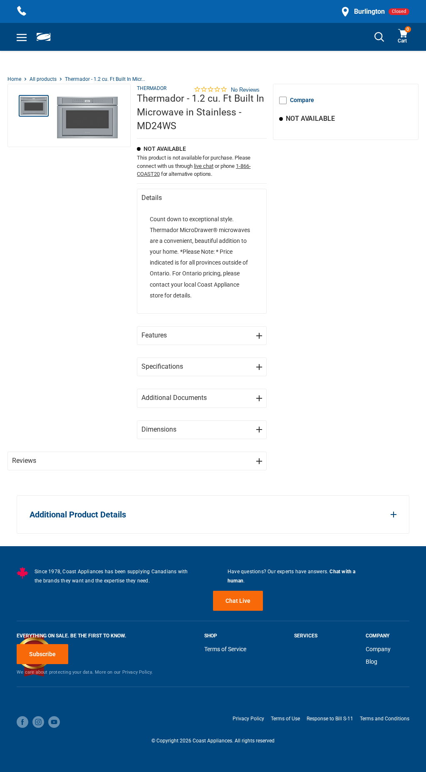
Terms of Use (285, 719)
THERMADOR (151, 88)
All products (43, 79)
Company (378, 649)
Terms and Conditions (384, 719)
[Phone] (22, 11)
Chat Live (237, 600)
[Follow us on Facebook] (22, 722)
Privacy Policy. (137, 672)
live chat (203, 166)
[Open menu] (22, 37)
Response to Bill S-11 (330, 719)
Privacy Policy (248, 719)
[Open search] (379, 36)
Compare (302, 100)
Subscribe (42, 654)
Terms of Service (225, 649)
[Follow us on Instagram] (38, 722)
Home (14, 79)
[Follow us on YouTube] (54, 722)
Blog (371, 661)
